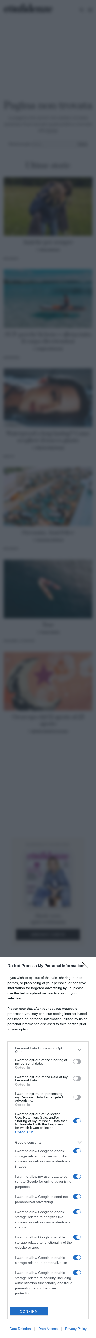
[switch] (77, 1061)
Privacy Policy (76, 1329)
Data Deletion (20, 1329)
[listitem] (48, 1049)
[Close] (86, 966)
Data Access (48, 1329)
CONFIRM (29, 1311)
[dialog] (48, 1147)
